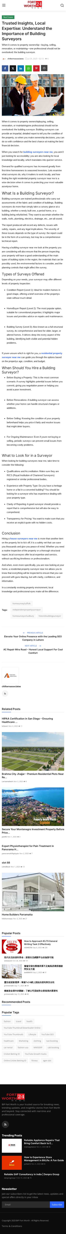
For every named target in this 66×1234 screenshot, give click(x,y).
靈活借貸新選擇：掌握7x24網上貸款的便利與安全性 (29, 982)
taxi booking (52, 1040)
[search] (62, 5)
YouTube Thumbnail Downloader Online (22, 1027)
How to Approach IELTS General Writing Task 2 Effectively (40, 942)
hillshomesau (7, 918)
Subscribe (57, 1204)
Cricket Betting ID (12, 1054)
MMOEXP (38, 1047)
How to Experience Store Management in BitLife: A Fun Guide (44, 1159)
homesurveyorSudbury (23, 616)
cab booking (53, 1047)
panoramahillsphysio (10, 853)
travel (18, 1021)
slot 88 (6, 862)
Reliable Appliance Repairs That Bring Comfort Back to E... (42, 1142)
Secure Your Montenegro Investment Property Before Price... (33, 831)
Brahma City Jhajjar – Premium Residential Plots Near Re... (33, 775)
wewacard (8, 961)
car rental (8, 1047)
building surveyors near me (38, 152)
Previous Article (35, 632)
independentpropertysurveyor (27, 609)
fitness (34, 1060)
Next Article (31, 646)
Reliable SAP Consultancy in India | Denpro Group (31, 1174)
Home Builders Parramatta (17, 914)
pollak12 (27, 1164)
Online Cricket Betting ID (15, 1060)
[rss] (5, 1124)
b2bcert (5, 726)
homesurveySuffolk (22, 603)
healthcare (9, 1040)
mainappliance (30, 1147)
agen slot (47, 1060)
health (29, 1021)
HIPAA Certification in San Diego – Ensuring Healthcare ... (27, 720)
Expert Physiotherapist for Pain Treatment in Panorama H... (28, 847)
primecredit (9, 985)
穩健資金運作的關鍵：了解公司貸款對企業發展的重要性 (31, 990)
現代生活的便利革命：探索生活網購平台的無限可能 (29, 957)
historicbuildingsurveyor (50, 616)
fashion (7, 1021)
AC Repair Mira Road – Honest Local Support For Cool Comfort (33, 651)
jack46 (4, 837)
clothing (37, 1040)
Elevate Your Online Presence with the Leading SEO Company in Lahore (33, 638)
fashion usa (23, 1047)
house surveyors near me (23, 538)
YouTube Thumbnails (13, 1034)
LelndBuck (6, 866)
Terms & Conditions (12, 1226)
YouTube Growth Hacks (36, 1054)
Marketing (23, 1040)
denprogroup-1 (10, 1178)
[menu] (4, 5)
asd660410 (28, 972)
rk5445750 (28, 947)
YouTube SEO (47, 1034)
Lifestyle (32, 1034)
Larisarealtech (7, 781)
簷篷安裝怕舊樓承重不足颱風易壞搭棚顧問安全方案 (43, 967)
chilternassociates (11, 686)
